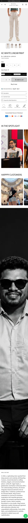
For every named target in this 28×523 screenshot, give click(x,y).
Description (6, 93)
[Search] (5, 4)
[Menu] (2, 4)
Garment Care (6, 96)
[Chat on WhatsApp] (26, 516)
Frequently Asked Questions (9, 100)
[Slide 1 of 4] (8, 46)
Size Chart (4, 70)
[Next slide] (25, 148)
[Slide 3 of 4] (16, 46)
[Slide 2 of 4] (12, 46)
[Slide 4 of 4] (20, 46)
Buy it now (14, 84)
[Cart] (26, 4)
